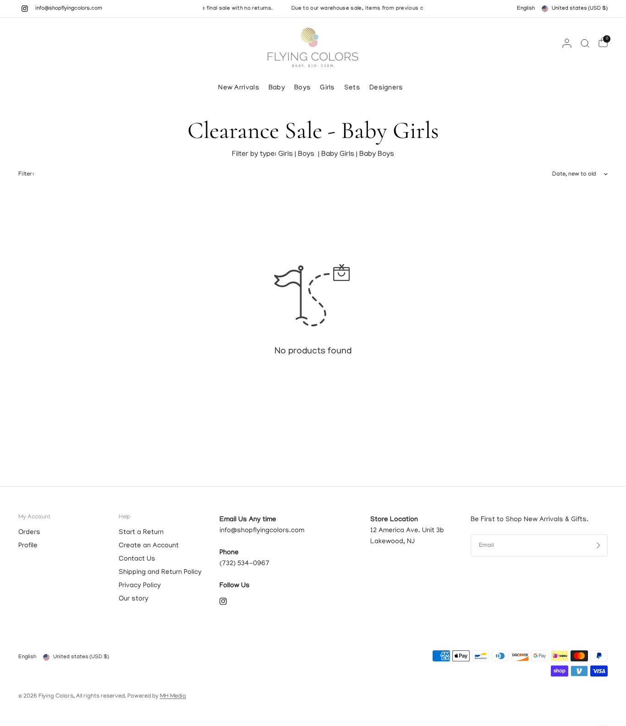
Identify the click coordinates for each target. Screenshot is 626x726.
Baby (277, 88)
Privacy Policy (140, 585)
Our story (133, 599)
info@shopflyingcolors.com (68, 8)
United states (580, 8)
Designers (386, 88)
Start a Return (141, 532)
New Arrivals (238, 88)
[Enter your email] (598, 545)
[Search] (585, 43)
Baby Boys (376, 154)
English (526, 8)
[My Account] (567, 43)
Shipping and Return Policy (160, 572)
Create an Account (149, 546)
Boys (302, 88)
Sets (352, 88)
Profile (28, 546)
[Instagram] (24, 8)
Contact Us (137, 559)
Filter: (26, 174)
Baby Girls (338, 154)
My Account (34, 517)
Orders (29, 532)
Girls (327, 88)
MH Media (173, 696)
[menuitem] (241, 88)
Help (124, 517)
